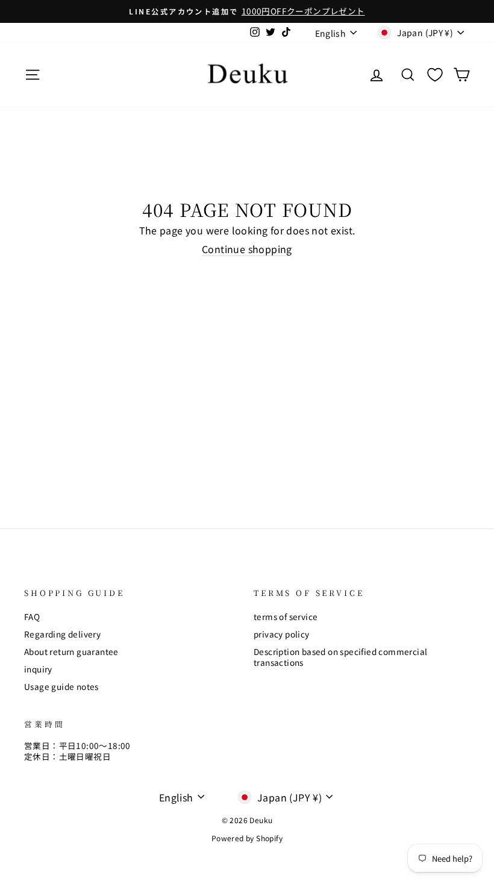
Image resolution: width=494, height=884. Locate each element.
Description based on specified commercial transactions (340, 656)
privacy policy (282, 634)
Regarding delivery (62, 634)
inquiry (38, 669)
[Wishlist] (435, 74)
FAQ (32, 616)
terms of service (285, 616)
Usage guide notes (61, 686)
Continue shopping (247, 249)
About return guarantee (71, 651)
